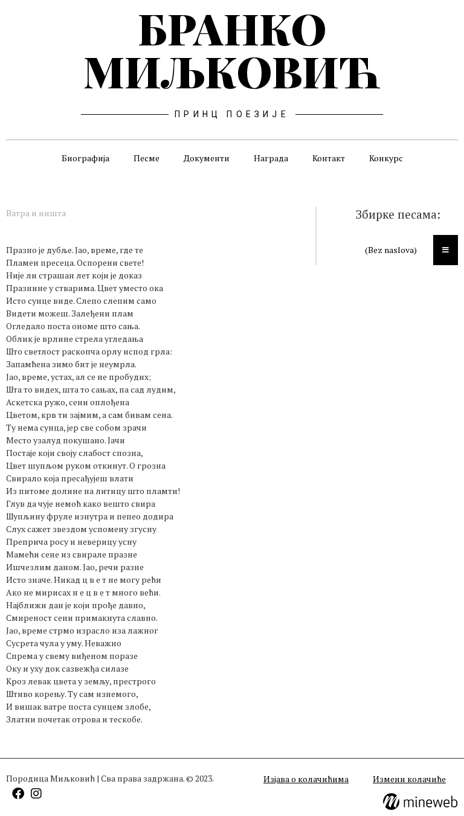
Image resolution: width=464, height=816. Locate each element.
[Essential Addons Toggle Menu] (445, 250)
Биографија (85, 158)
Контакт (328, 158)
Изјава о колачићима (306, 779)
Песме (147, 158)
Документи (207, 158)
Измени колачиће (409, 779)
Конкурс (386, 158)
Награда (271, 158)
